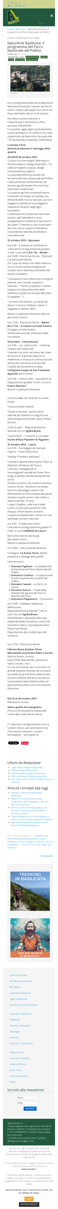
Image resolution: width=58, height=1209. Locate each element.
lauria (11, 60)
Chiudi (29, 1198)
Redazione (22, 54)
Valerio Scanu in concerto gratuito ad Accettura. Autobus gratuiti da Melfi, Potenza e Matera (29, 810)
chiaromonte (32, 60)
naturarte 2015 (32, 57)
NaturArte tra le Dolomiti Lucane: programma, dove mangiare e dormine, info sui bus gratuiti (30, 801)
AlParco (46, 26)
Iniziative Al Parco (18, 1064)
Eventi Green (16, 1070)
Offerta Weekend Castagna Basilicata (29, 776)
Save (26, 743)
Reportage (15, 1031)
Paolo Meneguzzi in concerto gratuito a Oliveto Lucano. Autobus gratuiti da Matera (31, 818)
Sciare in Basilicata (18, 1076)
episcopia (20, 60)
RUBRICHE (14, 1019)
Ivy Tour (30, 1141)
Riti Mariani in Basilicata (21, 981)
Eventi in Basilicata (16, 29)
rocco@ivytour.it (18, 5)
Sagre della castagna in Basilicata (27, 767)
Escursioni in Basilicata (20, 1013)
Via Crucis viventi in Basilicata (23, 1004)
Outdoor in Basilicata (20, 1025)
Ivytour (13, 1082)
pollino (44, 57)
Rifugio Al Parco (17, 1052)
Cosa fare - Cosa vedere (21, 1043)
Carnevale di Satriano (20, 1058)
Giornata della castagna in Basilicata (28, 773)
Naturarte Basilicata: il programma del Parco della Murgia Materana (29, 824)
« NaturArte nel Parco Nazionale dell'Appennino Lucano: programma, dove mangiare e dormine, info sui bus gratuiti (30, 840)
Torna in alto (47, 855)
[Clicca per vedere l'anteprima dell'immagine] (30, 78)
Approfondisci (29, 1204)
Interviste (14, 1037)
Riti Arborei (15, 987)
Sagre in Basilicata (18, 999)
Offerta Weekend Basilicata (24, 770)
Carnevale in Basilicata (20, 993)
